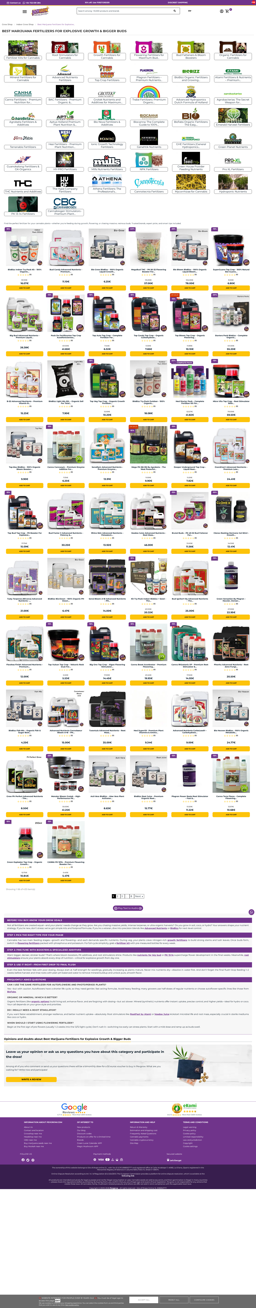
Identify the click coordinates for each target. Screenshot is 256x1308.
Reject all (173, 1300)
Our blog (81, 1130)
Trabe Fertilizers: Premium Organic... (149, 101)
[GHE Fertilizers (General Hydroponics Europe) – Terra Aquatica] (191, 139)
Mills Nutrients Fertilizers (107, 169)
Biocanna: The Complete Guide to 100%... (149, 123)
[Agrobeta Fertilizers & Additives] (23, 116)
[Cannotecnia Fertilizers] (149, 183)
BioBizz (174, 928)
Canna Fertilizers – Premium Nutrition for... (23, 101)
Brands (80, 1140)
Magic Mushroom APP (87, 1146)
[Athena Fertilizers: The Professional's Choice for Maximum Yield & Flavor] (107, 183)
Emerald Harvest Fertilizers (233, 124)
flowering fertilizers (29, 943)
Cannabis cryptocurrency (141, 1140)
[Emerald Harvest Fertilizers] (233, 116)
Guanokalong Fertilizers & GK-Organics (23, 168)
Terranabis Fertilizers (23, 147)
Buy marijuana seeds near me (38, 1143)
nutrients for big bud (149, 955)
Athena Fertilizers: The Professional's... (107, 190)
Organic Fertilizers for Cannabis (233, 56)
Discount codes (84, 1133)
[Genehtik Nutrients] (149, 139)
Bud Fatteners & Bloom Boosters (191, 56)
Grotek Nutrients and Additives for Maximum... (107, 101)
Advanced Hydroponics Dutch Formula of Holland (191, 101)
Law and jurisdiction (192, 1140)
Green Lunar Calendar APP (89, 1143)
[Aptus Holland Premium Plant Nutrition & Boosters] (65, 116)
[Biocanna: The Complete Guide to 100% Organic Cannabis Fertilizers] (149, 116)
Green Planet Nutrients (233, 147)
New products (83, 1127)
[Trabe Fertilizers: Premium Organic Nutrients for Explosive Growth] (149, 94)
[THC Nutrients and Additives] (23, 183)
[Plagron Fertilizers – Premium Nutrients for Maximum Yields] (149, 72)
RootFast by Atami (140, 1014)
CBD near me (30, 1140)
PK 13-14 (169, 955)
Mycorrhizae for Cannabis (191, 191)
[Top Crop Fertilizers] (107, 72)
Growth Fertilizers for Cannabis (107, 56)
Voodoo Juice (161, 1014)
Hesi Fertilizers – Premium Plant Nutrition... (65, 146)
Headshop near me (33, 1137)
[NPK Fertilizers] (149, 161)
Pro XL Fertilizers (233, 169)
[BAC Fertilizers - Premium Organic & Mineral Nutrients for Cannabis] (65, 94)
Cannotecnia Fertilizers (149, 191)
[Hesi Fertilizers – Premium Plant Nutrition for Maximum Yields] (65, 139)
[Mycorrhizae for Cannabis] (191, 183)
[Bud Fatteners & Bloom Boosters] (191, 49)
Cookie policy (189, 1133)
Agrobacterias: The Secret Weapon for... (233, 101)
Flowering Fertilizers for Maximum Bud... (149, 56)
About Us (28, 1127)
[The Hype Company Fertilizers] (65, 183)
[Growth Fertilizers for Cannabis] (107, 49)
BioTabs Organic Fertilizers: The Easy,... (191, 123)
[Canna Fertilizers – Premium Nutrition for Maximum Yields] (23, 94)
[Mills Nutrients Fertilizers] (107, 161)
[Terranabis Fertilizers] (23, 139)
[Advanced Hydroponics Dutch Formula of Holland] (191, 94)
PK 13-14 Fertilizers (23, 213)
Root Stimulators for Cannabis (65, 56)
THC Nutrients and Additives (23, 191)
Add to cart (24, 288)
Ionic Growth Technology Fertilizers (107, 146)
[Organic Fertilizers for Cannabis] (233, 49)
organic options (40, 1001)
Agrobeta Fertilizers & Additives (23, 123)
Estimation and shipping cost (143, 1130)
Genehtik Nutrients (149, 147)
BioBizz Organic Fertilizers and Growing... (191, 79)
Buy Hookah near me (34, 1146)
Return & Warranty (138, 1127)
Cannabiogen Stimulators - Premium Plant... (65, 212)
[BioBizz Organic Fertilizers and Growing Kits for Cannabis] (191, 72)
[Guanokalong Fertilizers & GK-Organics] (23, 161)
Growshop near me (33, 1133)
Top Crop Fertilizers (107, 80)
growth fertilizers (177, 940)
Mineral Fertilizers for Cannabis (23, 79)
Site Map (134, 1143)
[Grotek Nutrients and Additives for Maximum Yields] (107, 94)
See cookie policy (72, 1305)
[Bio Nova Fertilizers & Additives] (107, 116)
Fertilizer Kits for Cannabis (23, 57)
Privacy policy (189, 1130)
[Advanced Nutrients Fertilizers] (65, 72)
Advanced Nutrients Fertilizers (65, 79)
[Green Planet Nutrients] (233, 139)
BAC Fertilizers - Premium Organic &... (65, 101)
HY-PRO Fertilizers (65, 169)
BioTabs (11, 992)
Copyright (188, 1143)
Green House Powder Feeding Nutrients (191, 168)
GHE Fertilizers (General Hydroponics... (191, 146)
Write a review (31, 1079)
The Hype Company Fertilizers (65, 190)
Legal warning (189, 1127)
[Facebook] (23, 1160)
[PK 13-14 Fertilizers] (23, 205)
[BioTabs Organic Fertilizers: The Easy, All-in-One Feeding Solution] (191, 116)
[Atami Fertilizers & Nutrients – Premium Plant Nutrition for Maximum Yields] (233, 72)
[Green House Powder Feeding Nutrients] (191, 161)
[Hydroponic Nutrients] (233, 183)
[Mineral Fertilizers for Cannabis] (23, 72)
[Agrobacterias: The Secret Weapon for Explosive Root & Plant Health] (233, 94)
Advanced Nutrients (156, 928)
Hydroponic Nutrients (233, 191)
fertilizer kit (123, 943)
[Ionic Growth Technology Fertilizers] (107, 139)
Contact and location (34, 1130)
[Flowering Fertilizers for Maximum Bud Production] (149, 49)
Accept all (144, 1300)
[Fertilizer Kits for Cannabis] (23, 49)
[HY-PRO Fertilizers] (65, 161)
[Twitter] (28, 1160)
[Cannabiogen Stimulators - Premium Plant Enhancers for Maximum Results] (65, 205)
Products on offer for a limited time (93, 1137)
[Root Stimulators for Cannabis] (65, 49)
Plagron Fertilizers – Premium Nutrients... (149, 79)
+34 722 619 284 (33, 3)
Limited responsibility (193, 1137)
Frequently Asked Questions (143, 1133)
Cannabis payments (139, 1137)
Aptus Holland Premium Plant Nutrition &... (65, 123)
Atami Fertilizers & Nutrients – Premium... (233, 79)
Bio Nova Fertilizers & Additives (107, 123)
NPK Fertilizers (149, 169)
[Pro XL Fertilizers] (233, 161)
